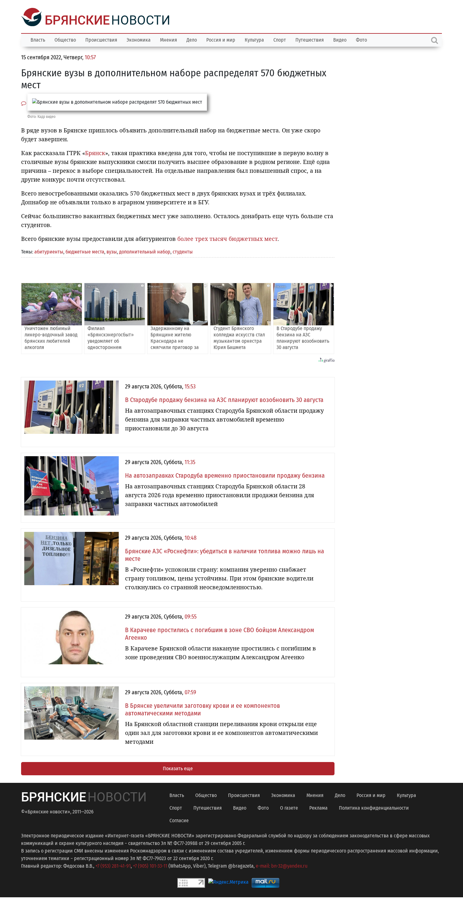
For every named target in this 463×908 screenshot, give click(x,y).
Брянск (95, 152)
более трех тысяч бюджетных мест (227, 238)
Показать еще (178, 768)
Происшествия (101, 39)
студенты (183, 251)
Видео (339, 39)
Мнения (168, 39)
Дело (191, 39)
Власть (38, 39)
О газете (289, 807)
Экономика (139, 39)
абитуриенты (48, 251)
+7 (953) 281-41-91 (113, 865)
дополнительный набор (144, 251)
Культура (254, 39)
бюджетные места (85, 251)
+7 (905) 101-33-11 (150, 865)
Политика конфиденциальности (374, 807)
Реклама (318, 807)
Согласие (179, 820)
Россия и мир (220, 39)
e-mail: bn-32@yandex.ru (281, 865)
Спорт (279, 39)
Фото (361, 39)
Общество (65, 39)
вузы (111, 251)
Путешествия (309, 39)
